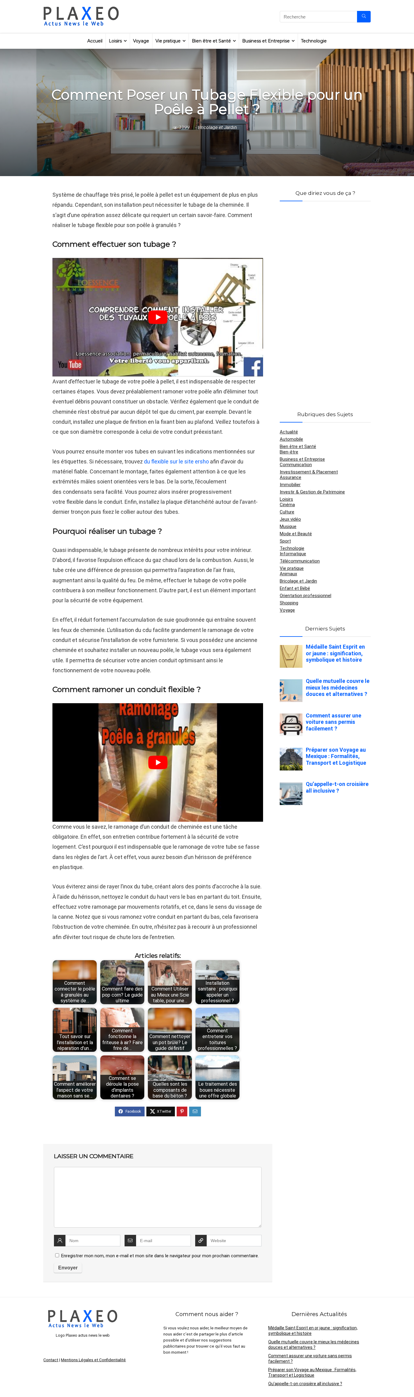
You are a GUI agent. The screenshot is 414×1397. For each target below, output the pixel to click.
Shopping (289, 603)
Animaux (288, 574)
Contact (50, 1360)
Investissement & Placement (309, 472)
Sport (285, 541)
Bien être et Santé (211, 41)
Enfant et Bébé (295, 588)
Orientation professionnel (305, 595)
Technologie (314, 41)
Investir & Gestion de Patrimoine (312, 492)
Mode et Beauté (296, 533)
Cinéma (287, 504)
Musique (288, 526)
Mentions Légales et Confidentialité (93, 1360)
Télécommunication (300, 561)
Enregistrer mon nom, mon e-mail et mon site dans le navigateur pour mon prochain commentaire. (160, 1255)
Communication (296, 464)
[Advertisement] (325, 299)
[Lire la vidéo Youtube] (157, 317)
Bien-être (289, 452)
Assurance (290, 477)
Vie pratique (168, 41)
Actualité (289, 432)
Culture (287, 512)
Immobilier (290, 484)
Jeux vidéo (290, 519)
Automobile (291, 439)
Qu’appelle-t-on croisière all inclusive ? (305, 1383)
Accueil (94, 41)
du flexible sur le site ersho (176, 461)
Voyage (141, 41)
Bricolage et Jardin (217, 127)
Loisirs (115, 41)
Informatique (293, 553)
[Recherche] (364, 16)
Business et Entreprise (266, 41)
